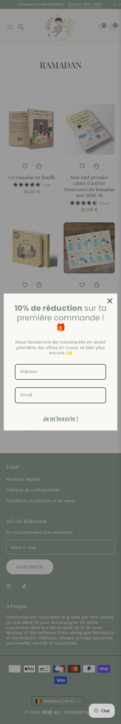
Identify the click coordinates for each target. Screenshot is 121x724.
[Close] (109, 300)
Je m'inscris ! (60, 418)
